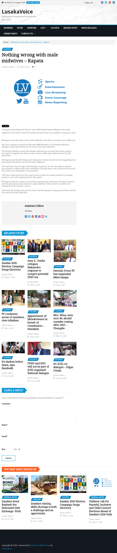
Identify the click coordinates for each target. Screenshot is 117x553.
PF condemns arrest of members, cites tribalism (13, 317)
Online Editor (7, 274)
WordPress (35, 545)
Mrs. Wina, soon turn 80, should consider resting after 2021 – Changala (63, 322)
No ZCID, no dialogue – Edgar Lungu (63, 367)
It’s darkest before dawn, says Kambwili (12, 365)
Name (5, 425)
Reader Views (70, 28)
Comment (6, 404)
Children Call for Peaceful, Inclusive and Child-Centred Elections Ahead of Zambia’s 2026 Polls (100, 508)
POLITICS (55, 28)
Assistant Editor (8, 67)
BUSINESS (8, 28)
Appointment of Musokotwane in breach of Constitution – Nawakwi (38, 322)
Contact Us (27, 34)
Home (6, 42)
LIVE (43, 28)
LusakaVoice (17, 12)
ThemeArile (7, 549)
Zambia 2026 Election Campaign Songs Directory (13, 266)
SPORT (20, 28)
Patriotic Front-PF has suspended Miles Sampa (64, 274)
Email (5, 436)
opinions (31, 28)
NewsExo (46, 545)
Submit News (10, 34)
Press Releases (89, 28)
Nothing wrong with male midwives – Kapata (30, 42)
